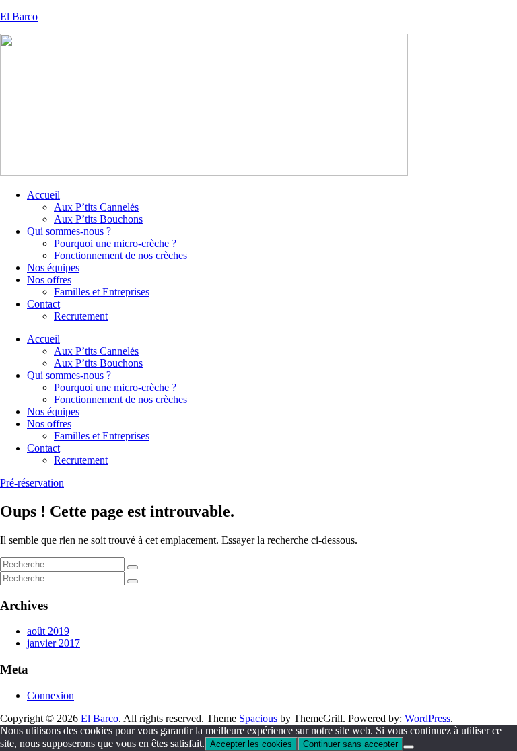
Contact (43, 304)
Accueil (43, 195)
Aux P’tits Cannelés (96, 207)
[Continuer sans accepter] (408, 747)
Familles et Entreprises (101, 291)
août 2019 (48, 631)
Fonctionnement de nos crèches (120, 255)
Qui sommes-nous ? (69, 231)
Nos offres (49, 279)
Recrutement (81, 316)
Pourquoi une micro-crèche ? (115, 243)
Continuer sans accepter (350, 744)
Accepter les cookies (251, 744)
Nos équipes (53, 267)
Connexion (50, 695)
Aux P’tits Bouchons (98, 219)
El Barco (19, 16)
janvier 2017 (53, 643)
